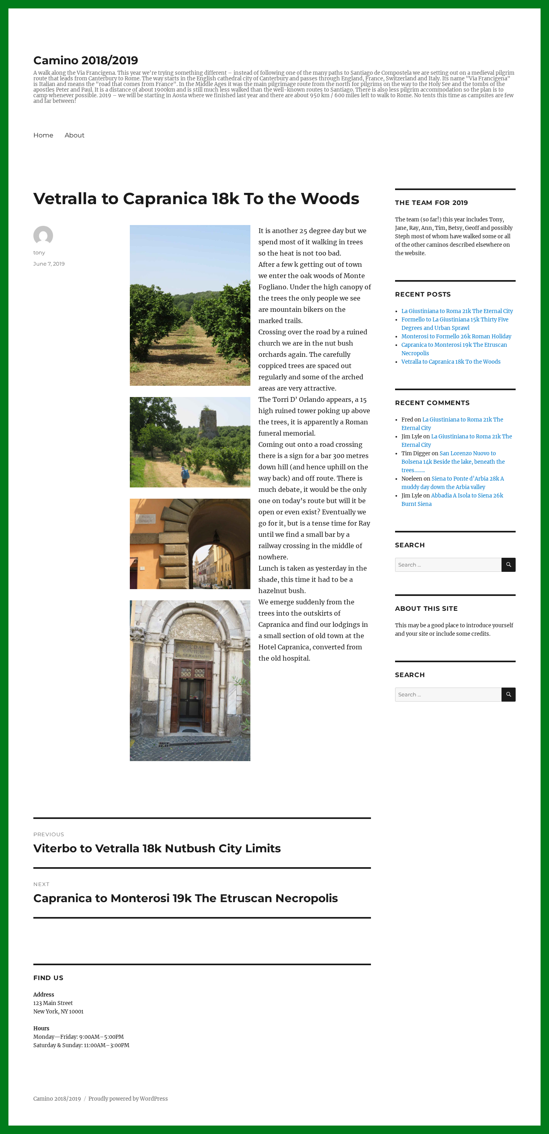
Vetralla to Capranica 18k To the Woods (451, 361)
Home (43, 135)
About (75, 135)
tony (39, 252)
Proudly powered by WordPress (128, 1098)
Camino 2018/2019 (85, 60)
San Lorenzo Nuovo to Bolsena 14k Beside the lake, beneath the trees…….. (453, 462)
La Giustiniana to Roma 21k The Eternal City (457, 311)
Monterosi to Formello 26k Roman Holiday (456, 336)
